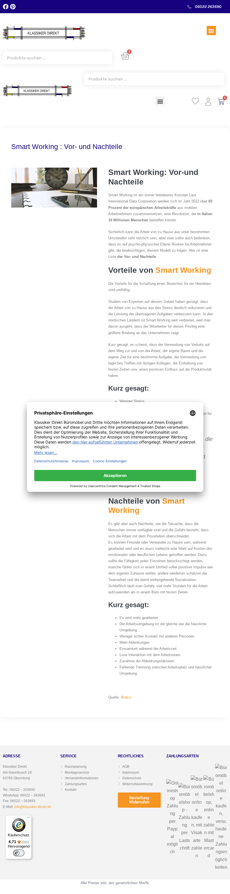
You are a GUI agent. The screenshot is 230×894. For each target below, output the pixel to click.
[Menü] (28, 818)
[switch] (18, 853)
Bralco (126, 697)
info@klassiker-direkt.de (32, 807)
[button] (211, 30)
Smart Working (183, 270)
